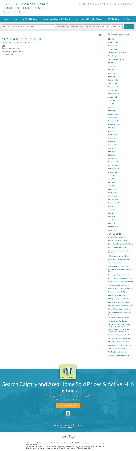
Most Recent (112, 63)
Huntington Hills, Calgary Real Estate (120, 288)
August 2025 (112, 97)
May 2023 (111, 151)
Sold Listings (112, 56)
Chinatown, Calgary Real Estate (118, 256)
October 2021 (113, 199)
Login (15, 19)
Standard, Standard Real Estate (118, 342)
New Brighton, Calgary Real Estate (119, 309)
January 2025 (112, 117)
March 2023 (112, 155)
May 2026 (111, 70)
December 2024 (113, 121)
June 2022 (111, 179)
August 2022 (112, 172)
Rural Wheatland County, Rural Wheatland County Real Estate (118, 330)
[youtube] (68, 413)
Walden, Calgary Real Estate (117, 352)
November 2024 (113, 124)
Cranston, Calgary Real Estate (118, 266)
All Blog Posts (113, 42)
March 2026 (112, 76)
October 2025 (113, 90)
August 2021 (112, 206)
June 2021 (111, 213)
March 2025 (112, 111)
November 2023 (113, 141)
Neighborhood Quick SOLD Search (56, 19)
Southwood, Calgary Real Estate (119, 335)
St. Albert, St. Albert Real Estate (119, 338)
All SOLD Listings (29, 19)
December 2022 (113, 158)
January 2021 (112, 230)
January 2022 (112, 196)
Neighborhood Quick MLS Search (89, 19)
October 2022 (113, 165)
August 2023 (112, 148)
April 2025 (111, 107)
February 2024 (113, 134)
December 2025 (113, 87)
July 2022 (111, 175)
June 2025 (111, 104)
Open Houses (113, 49)
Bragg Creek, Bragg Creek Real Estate (121, 244)
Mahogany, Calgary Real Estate (118, 299)
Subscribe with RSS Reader (119, 34)
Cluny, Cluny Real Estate (116, 263)
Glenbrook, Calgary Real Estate (118, 285)
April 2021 (111, 220)
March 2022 (112, 189)
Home (5, 19)
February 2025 (113, 114)
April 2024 (111, 131)
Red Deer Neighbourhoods (117, 52)
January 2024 (112, 138)
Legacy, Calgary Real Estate (117, 295)
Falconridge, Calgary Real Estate (119, 275)
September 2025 (114, 93)
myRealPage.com (68, 437)
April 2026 (111, 73)
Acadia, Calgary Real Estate (117, 237)
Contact (127, 19)
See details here (7, 55)
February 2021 (113, 227)
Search (128, 26)
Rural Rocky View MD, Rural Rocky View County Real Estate (119, 325)
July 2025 (111, 100)
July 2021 (111, 209)
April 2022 (111, 186)
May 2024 (111, 128)
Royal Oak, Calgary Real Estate (118, 317)
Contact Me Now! (68, 405)
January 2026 (112, 83)
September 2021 (114, 203)
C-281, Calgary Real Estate (117, 247)
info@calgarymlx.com (119, 3)
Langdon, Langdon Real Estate (118, 292)
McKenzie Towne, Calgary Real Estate (121, 305)
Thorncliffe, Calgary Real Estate (118, 348)
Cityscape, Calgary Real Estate (118, 259)
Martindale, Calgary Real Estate (118, 302)
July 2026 (111, 66)
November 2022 (113, 162)
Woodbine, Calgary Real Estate (118, 355)
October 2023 (113, 145)
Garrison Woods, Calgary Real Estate (120, 282)
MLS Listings (113, 19)
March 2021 (112, 223)
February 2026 (113, 80)
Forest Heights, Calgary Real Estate (120, 278)
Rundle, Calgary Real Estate (117, 321)
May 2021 (111, 216)
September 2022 (114, 169)
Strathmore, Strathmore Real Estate (120, 345)
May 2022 (111, 182)
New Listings (112, 45)
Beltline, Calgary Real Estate (117, 240)
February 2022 (113, 192)
